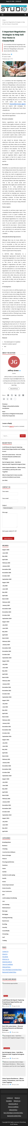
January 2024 (6, 644)
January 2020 (6, 802)
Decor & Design (6, 855)
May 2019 (4, 828)
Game (4, 868)
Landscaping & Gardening (9, 898)
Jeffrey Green (7, 54)
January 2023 (6, 684)
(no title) (4, 480)
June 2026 (5, 553)
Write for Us (5, 959)
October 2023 (6, 654)
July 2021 (4, 743)
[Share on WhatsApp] (19, 395)
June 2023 (5, 667)
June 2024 (5, 628)
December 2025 (6, 569)
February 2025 (6, 602)
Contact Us (5, 951)
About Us (4, 954)
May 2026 (4, 556)
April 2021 (5, 753)
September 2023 (6, 657)
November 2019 (6, 808)
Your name (5, 491)
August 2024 (5, 621)
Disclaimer (5, 956)
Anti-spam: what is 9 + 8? (9, 531)
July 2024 (4, 625)
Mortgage (5, 914)
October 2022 (6, 694)
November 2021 (6, 730)
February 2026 (6, 563)
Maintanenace (6, 907)
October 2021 (6, 733)
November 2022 (6, 690)
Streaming (5, 934)
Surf (3, 937)
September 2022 (6, 697)
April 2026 (5, 559)
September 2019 (6, 815)
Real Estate (5, 921)
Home (4, 881)
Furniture (5, 865)
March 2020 (5, 795)
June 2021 (5, 746)
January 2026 (6, 566)
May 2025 (4, 592)
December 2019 (6, 805)
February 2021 (6, 759)
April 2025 (5, 595)
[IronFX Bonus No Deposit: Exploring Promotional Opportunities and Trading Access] (14, 990)
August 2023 (5, 661)
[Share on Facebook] (8, 395)
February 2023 (6, 680)
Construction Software (8, 852)
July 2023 (4, 664)
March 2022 (5, 716)
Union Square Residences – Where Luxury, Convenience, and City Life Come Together (14, 469)
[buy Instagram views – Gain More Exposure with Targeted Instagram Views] (14, 1042)
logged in (11, 426)
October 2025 (6, 576)
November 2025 (6, 572)
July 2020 (4, 782)
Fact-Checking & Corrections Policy (12, 969)
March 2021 (5, 756)
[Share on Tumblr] (7, 398)
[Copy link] (15, 398)
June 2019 (5, 825)
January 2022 (6, 723)
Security (4, 927)
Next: (12, 414)
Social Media (5, 930)
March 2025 (5, 599)
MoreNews (23, 1122)
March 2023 (5, 677)
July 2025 (4, 585)
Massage (4, 911)
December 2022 (6, 687)
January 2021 (6, 762)
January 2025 (6, 605)
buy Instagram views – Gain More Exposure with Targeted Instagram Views (13, 1054)
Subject (4, 505)
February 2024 (6, 641)
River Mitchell (6, 1006)
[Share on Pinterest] (23, 395)
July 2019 (4, 821)
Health (4, 878)
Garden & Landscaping (8, 875)
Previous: (10, 406)
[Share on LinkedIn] (15, 395)
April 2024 (5, 635)
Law (3, 901)
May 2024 (4, 631)
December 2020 (6, 766)
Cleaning (4, 849)
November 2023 (6, 651)
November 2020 (6, 769)
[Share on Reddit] (3, 398)
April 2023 (5, 674)
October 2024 (6, 615)
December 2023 (6, 648)
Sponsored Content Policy (9, 972)
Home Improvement (8, 885)
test (5, 346)
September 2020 (6, 775)
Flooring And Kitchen (8, 862)
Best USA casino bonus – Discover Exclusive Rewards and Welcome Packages (11, 457)
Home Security (6, 888)
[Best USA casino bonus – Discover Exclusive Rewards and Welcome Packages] (14, 1016)
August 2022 (5, 700)
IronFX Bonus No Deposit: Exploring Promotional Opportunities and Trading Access (13, 449)
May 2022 (4, 710)
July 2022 (4, 703)
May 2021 (4, 749)
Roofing (4, 924)
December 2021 (6, 726)
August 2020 (5, 779)
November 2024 (6, 612)
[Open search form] (25, 14)
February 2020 (6, 798)
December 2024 (6, 608)
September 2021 (6, 736)
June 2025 (5, 589)
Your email (5, 498)
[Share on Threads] (11, 398)
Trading (4, 940)
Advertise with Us (7, 961)
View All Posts (14, 388)
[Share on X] (11, 395)
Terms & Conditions (7, 964)
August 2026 (5, 549)
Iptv (3, 894)
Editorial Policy (6, 967)
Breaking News (6, 842)
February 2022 (6, 720)
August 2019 (5, 818)
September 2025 (6, 579)
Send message (8, 538)
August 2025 (5, 582)
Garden (4, 871)
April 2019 (5, 831)
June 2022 (5, 707)
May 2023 (4, 671)
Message (5, 512)
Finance (4, 858)
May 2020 (4, 789)
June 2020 (5, 785)
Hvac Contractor (7, 891)
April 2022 (5, 713)
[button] (2, 14)
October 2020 (6, 772)
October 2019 (6, 811)
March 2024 (5, 638)
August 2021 (5, 739)
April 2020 (5, 792)
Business (4, 845)
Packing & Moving (7, 917)
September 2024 (6, 618)
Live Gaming (5, 904)
